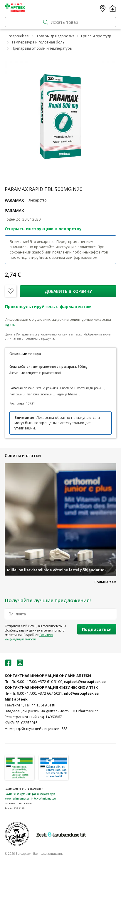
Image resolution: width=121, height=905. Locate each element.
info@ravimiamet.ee (43, 798)
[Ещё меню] (112, 8)
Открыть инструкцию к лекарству (43, 228)
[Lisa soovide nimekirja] (10, 291)
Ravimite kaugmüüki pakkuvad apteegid (30, 793)
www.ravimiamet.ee (17, 798)
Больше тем (105, 582)
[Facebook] (8, 664)
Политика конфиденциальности (29, 637)
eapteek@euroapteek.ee (85, 681)
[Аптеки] (103, 8)
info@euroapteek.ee (81, 693)
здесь (10, 324)
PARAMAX (14, 200)
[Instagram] (19, 664)
